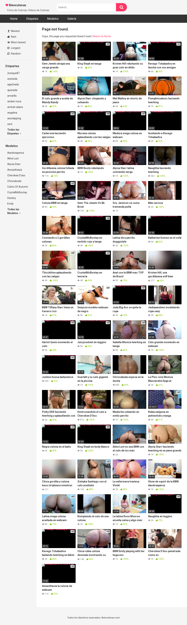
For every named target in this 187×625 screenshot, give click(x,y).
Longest (15, 47)
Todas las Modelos (13, 211)
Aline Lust (13, 158)
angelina (12, 112)
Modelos (53, 18)
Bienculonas (17, 5)
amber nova (14, 101)
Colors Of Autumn (17, 186)
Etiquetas (32, 18)
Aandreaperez (15, 152)
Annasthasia (14, 169)
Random (15, 53)
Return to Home (102, 36)
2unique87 (13, 73)
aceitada (12, 78)
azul (9, 124)
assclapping (14, 118)
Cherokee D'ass (16, 175)
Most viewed (18, 42)
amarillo (12, 95)
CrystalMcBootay (17, 192)
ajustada (12, 90)
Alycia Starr (14, 164)
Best (13, 36)
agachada (13, 84)
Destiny (11, 198)
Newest (15, 31)
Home (14, 18)
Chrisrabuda (14, 181)
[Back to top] (175, 614)
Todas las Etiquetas (13, 131)
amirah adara (15, 107)
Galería (71, 18)
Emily (10, 203)
